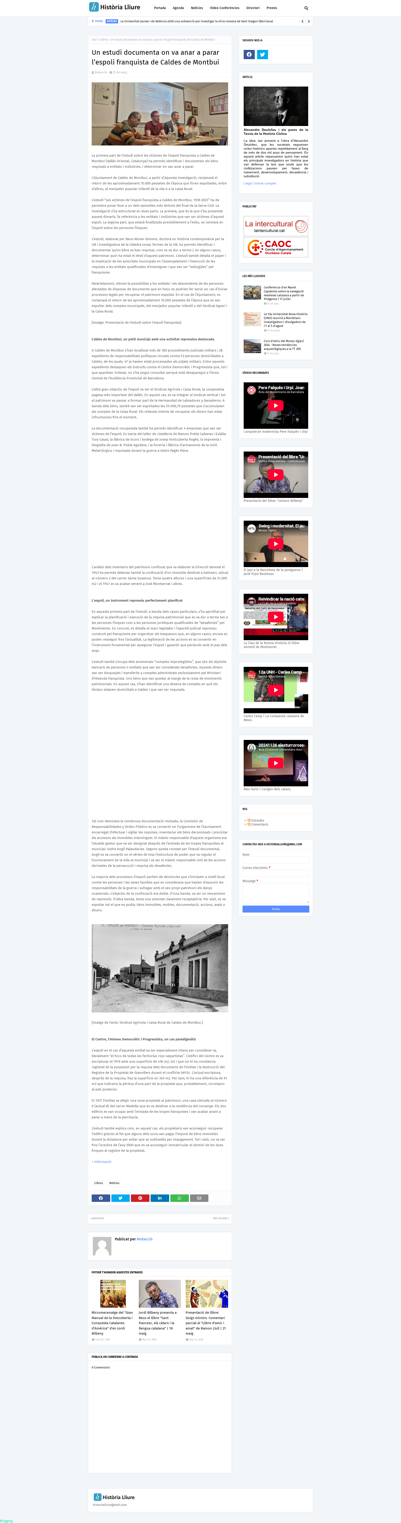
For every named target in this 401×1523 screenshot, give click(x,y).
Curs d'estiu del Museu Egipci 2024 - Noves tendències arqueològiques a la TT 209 (284, 345)
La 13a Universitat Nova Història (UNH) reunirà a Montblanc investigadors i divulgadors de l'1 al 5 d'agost (285, 320)
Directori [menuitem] (253, 8)
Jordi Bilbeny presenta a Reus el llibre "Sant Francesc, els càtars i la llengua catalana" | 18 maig (158, 1323)
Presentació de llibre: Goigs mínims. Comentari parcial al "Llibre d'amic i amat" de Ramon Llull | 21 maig (206, 1323)
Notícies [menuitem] (197, 8)
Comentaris (259, 824)
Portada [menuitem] (160, 8)
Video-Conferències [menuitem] (224, 8)
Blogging (6, 1521)
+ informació (101, 1162)
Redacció (101, 72)
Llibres (103, 39)
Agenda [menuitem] (178, 8)
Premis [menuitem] (272, 8)
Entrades (257, 821)
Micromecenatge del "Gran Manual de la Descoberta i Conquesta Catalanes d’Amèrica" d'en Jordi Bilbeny (112, 1323)
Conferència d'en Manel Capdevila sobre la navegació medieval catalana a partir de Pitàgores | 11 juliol (284, 293)
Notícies (114, 1183)
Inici (94, 39)
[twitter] (262, 54)
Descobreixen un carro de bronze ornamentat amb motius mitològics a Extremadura (178, 21)
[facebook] (249, 54)
